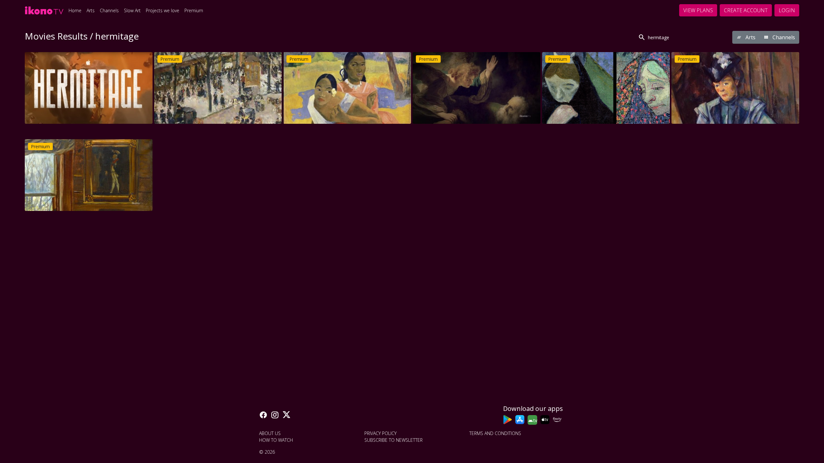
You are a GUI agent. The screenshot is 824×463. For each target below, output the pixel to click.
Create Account (746, 10)
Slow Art (132, 10)
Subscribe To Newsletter (393, 440)
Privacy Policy (380, 433)
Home (75, 10)
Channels (109, 10)
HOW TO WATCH (276, 440)
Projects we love (162, 10)
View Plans (698, 10)
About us (270, 433)
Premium (193, 10)
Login (787, 10)
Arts (91, 10)
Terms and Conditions (495, 433)
